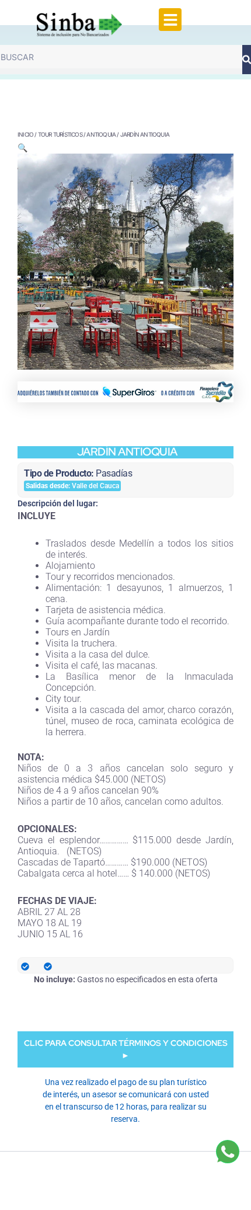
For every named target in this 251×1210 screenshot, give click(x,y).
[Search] (246, 59)
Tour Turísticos (60, 134)
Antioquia (101, 134)
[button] (170, 19)
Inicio (25, 134)
